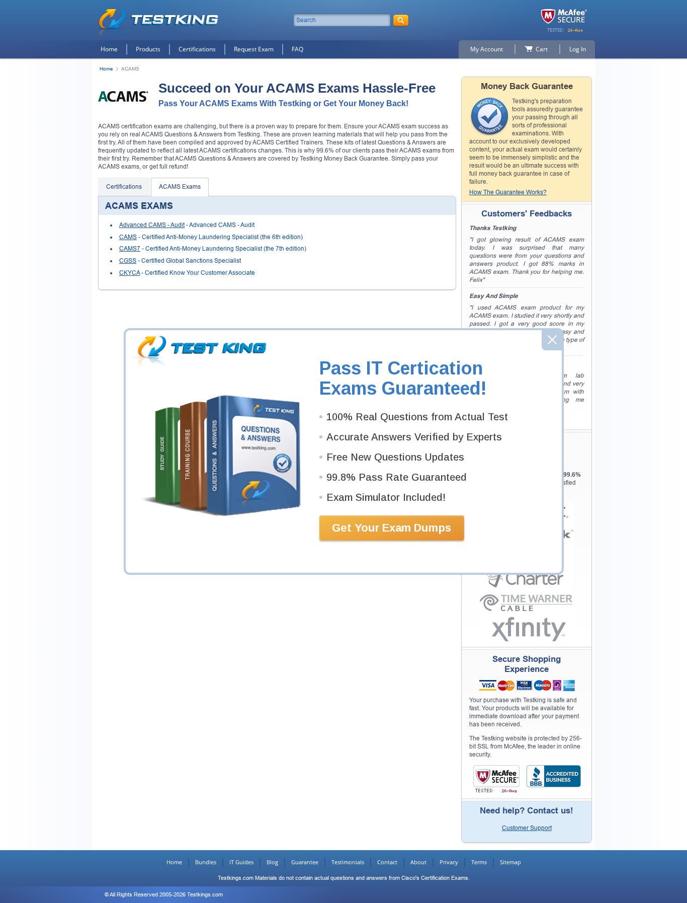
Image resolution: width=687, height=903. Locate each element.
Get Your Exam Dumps (391, 527)
